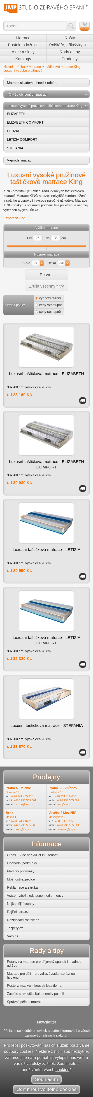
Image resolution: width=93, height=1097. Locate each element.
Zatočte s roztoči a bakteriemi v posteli (35, 994)
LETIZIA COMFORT (22, 139)
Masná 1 (11, 817)
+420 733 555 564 (68, 825)
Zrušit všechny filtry (46, 286)
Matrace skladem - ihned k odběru (32, 83)
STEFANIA (15, 148)
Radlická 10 (56, 792)
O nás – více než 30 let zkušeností (32, 855)
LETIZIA (13, 131)
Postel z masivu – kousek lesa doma (34, 985)
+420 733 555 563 (25, 825)
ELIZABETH (16, 114)
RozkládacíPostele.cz (23, 920)
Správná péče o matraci (24, 1002)
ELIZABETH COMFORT (25, 122)
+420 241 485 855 (22, 796)
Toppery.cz (15, 928)
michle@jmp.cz (24, 804)
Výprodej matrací (19, 160)
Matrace (23, 38)
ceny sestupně (50, 311)
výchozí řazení (50, 298)
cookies (62, 1069)
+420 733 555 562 (68, 800)
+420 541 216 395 (22, 821)
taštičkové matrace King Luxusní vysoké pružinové (41, 68)
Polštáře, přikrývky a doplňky (71, 45)
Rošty (70, 38)
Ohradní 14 (12, 792)
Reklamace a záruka (22, 887)
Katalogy (23, 59)
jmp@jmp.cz (65, 804)
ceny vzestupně (51, 305)
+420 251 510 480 (64, 796)
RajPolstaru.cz (18, 912)
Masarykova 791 (59, 817)
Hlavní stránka (14, 67)
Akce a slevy (23, 52)
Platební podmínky (21, 871)
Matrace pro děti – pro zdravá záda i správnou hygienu (41, 975)
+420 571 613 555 (64, 821)
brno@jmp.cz (23, 829)
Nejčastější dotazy (20, 904)
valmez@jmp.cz (67, 829)
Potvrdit (46, 274)
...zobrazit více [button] (14, 218)
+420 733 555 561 (25, 800)
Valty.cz (13, 936)
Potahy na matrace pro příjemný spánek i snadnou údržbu (44, 963)
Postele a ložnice (23, 45)
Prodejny (70, 59)
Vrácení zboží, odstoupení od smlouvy (35, 895)
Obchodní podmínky (22, 863)
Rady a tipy (70, 52)
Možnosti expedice (21, 879)
